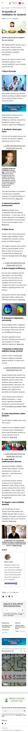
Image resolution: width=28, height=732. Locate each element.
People (17, 631)
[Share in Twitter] (6, 596)
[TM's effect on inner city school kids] (8, 627)
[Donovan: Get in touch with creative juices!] (20, 627)
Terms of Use (10, 615)
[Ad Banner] (14, 107)
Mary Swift (9, 562)
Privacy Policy (19, 715)
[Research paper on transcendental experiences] (14, 670)
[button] (2, 2)
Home (3, 7)
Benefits (7, 7)
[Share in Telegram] (9, 596)
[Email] (16, 583)
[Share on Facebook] (3, 596)
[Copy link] (12, 596)
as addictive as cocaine (13, 406)
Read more (19, 198)
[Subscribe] (22, 610)
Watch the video (17, 545)
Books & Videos (5, 629)
